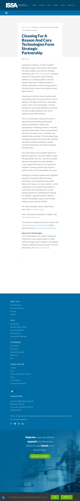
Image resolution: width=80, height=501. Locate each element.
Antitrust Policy (15, 333)
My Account (14, 346)
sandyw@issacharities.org (46, 228)
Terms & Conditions (17, 330)
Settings (44, 497)
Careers (13, 311)
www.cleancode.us (37, 209)
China (12, 371)
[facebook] (11, 424)
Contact (13, 314)
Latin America (15, 380)
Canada (13, 368)
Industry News (26, 27)
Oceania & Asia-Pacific (18, 383)
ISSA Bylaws (14, 324)
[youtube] (15, 424)
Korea (12, 377)
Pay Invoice (14, 349)
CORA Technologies (42, 74)
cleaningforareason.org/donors (34, 225)
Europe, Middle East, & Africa (20, 374)
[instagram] (19, 424)
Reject (67, 497)
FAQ (11, 358)
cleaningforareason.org (31, 217)
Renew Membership (17, 352)
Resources (14, 355)
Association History (17, 308)
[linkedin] (22, 424)
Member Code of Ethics (18, 327)
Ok (55, 497)
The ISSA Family (16, 305)
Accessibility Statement (18, 336)
